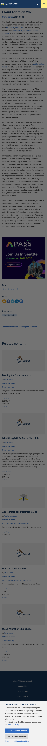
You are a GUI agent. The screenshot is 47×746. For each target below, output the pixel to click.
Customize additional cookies (17, 741)
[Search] (37, 4)
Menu (44, 4)
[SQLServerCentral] (2, 4)
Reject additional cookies (16, 736)
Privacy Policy (13, 725)
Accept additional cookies (16, 731)
